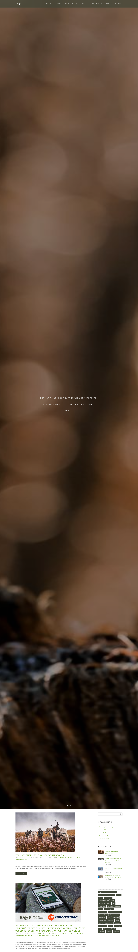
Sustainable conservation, (37, 935)
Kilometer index (102, 917)
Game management (102, 911)
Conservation (107, 892)
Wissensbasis (97, 3)
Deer (114, 903)
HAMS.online (101, 931)
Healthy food (101, 894)
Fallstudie (113, 928)
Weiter (21, 873)
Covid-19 (101, 923)
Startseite (48, 3)
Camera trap (116, 931)
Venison (108, 903)
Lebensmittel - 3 (103, 830)
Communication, (42, 933)
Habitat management (109, 909)
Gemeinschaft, (70, 857)
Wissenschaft (106, 928)
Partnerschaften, (21, 935)
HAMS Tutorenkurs (102, 926)
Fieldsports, (60, 857)
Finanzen (110, 926)
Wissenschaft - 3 (103, 836)
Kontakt (109, 3)
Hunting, (70, 933)
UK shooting (110, 906)
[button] (119, 3)
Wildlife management (53, 935)
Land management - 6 (104, 838)
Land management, (79, 933)
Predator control (102, 906)
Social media (110, 920)
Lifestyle (117, 920)
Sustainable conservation (104, 900)
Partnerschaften (21, 859)
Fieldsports (117, 906)
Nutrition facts (102, 903)
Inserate (85, 3)
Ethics (109, 917)
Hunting (100, 897)
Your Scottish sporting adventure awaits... (40, 855)
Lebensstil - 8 (102, 833)
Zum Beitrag (69, 410)
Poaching (119, 894)
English (100, 892)
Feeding (112, 900)
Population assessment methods (115, 911)
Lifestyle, (78, 857)
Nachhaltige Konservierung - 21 (107, 827)
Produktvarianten (71, 3)
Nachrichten (109, 931)
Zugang (58, 3)
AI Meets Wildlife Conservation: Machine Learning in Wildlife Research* (113, 860)
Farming (100, 909)
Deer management (108, 897)
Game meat (114, 892)
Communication (116, 917)
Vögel (100, 928)
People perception (102, 920)
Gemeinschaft (117, 923)
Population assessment (114, 914)
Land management (108, 923)
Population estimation (103, 914)
